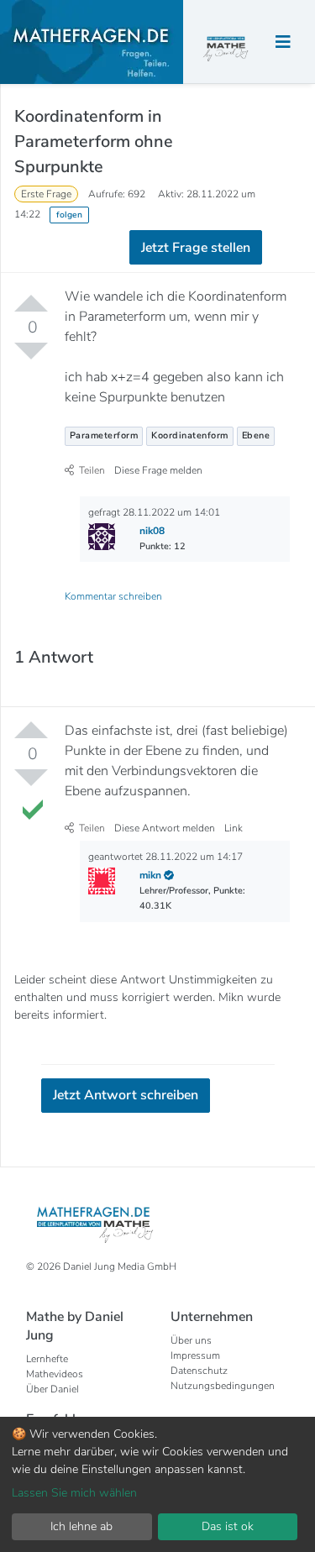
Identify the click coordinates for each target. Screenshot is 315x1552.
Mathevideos (54, 1374)
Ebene (256, 435)
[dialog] (157, 1484)
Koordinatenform (189, 435)
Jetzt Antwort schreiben (125, 1095)
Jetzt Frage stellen (195, 248)
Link (233, 828)
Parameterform (104, 435)
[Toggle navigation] (283, 42)
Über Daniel (52, 1389)
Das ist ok (228, 1526)
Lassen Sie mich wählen (74, 1493)
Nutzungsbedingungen (223, 1385)
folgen (69, 214)
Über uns (191, 1340)
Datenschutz (199, 1370)
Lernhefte (47, 1359)
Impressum (195, 1355)
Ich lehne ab (81, 1526)
